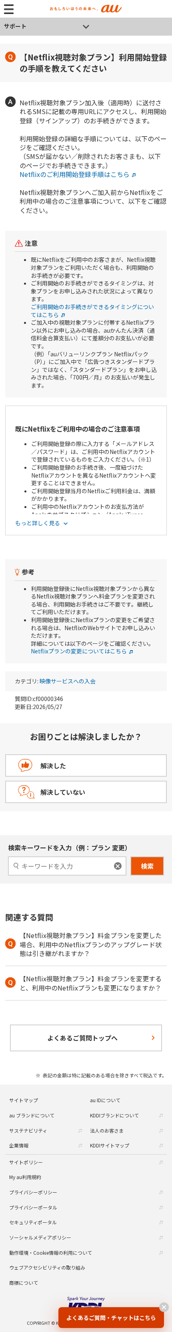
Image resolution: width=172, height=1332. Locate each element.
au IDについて (105, 1100)
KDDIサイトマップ (109, 1145)
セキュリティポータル (33, 1222)
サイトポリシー (26, 1162)
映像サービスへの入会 (68, 681)
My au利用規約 (25, 1176)
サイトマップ (23, 1100)
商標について (23, 1282)
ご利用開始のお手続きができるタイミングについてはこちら (92, 311)
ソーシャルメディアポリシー (40, 1237)
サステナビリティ (28, 1130)
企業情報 (18, 1145)
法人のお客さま (107, 1130)
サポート (15, 26)
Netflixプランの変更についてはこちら (79, 651)
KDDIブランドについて (114, 1115)
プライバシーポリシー (33, 1192)
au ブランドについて (31, 1115)
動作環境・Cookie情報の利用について (50, 1252)
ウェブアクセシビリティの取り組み (47, 1267)
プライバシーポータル (33, 1207)
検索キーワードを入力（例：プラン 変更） (69, 847)
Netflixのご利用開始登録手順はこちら (75, 174)
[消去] (118, 866)
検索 (147, 866)
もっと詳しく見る (38, 523)
